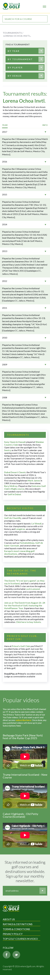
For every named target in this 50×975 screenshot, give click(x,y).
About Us (9, 919)
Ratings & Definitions (17, 924)
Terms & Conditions (16, 929)
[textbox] (13, 50)
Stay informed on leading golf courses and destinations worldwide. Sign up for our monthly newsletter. (25, 871)
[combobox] (25, 51)
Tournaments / (13, 32)
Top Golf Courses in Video (20, 938)
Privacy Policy (12, 933)
